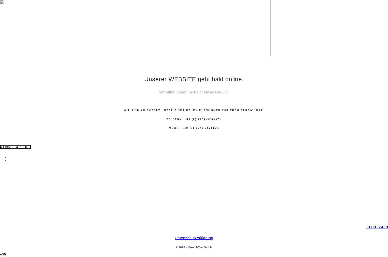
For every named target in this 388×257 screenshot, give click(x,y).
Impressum (377, 226)
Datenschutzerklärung (194, 238)
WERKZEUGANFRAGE (15, 147)
